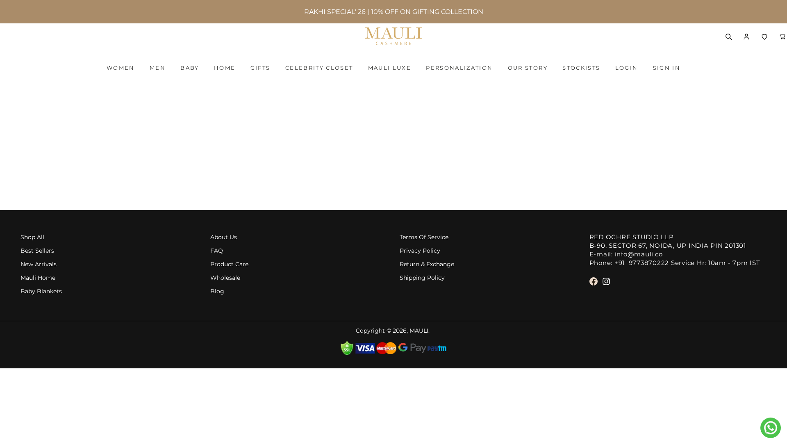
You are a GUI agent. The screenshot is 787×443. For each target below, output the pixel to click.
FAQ (216, 250)
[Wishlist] (764, 36)
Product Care (229, 264)
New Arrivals (38, 264)
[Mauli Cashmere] (393, 36)
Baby (189, 67)
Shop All (32, 237)
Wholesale (225, 277)
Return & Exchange (427, 264)
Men (158, 67)
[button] (746, 36)
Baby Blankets (41, 291)
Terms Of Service (424, 237)
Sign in (666, 67)
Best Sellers (37, 250)
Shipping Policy (422, 277)
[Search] (728, 36)
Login (626, 67)
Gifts (260, 67)
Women (121, 67)
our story (528, 67)
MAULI (418, 330)
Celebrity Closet (319, 67)
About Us (223, 237)
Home (224, 67)
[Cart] (782, 36)
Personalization (459, 67)
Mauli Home (37, 277)
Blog (217, 291)
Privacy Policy (420, 250)
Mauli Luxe (389, 67)
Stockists (581, 67)
